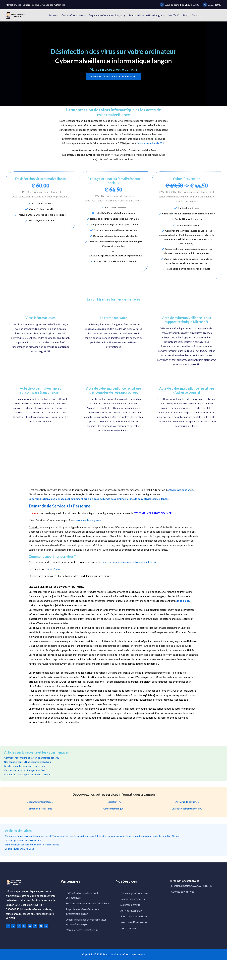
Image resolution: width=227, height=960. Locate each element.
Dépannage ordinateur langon (106, 15)
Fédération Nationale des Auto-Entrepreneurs (83, 895)
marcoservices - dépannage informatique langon (129, 561)
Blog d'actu (183, 600)
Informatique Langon (133, 954)
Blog (185, 15)
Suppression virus (130, 904)
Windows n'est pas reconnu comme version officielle (32, 844)
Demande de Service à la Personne (59, 506)
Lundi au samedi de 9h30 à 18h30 (182, 4)
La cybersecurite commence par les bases (25, 766)
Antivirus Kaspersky (131, 910)
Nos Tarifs (174, 15)
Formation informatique (40, 808)
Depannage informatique (40, 801)
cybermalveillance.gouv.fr (87, 520)
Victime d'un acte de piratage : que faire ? (25, 770)
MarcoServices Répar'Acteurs (82, 929)
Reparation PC (113, 801)
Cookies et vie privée (182, 891)
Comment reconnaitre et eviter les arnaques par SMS (31, 757)
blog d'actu (54, 568)
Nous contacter (129, 928)
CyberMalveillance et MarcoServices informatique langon (86, 922)
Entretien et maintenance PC (187, 808)
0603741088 (214, 4)
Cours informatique (72, 15)
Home (52, 15)
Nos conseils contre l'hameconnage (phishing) (28, 761)
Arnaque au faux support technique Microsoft (28, 774)
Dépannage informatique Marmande (23, 840)
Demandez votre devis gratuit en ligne (113, 76)
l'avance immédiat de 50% (150, 143)
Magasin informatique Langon (146, 15)
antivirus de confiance (180, 489)
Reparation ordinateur (132, 898)
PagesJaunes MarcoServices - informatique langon (82, 911)
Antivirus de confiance (187, 801)
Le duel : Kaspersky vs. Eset (19, 848)
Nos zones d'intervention (134, 922)
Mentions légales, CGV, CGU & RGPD (191, 885)
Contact (196, 15)
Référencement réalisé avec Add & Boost (88, 903)
